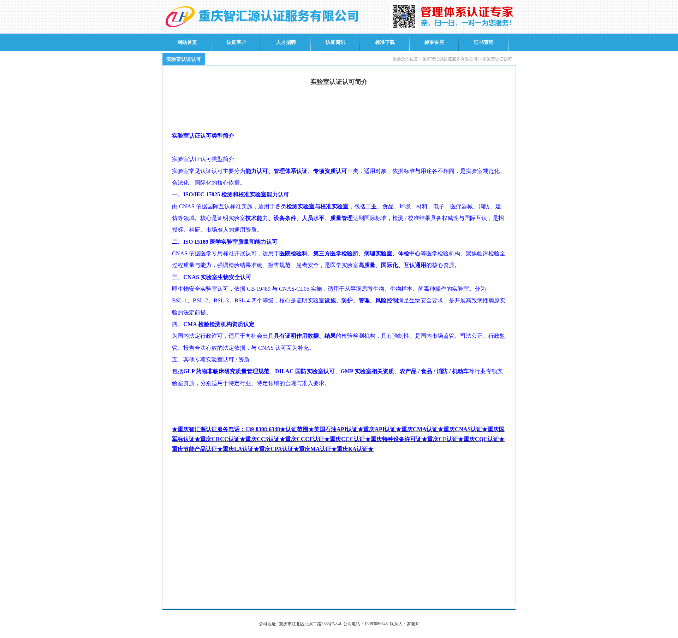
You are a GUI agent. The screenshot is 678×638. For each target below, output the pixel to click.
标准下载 (385, 42)
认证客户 (236, 42)
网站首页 (187, 42)
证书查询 (484, 42)
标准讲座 (434, 42)
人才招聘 (286, 42)
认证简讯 (335, 42)
